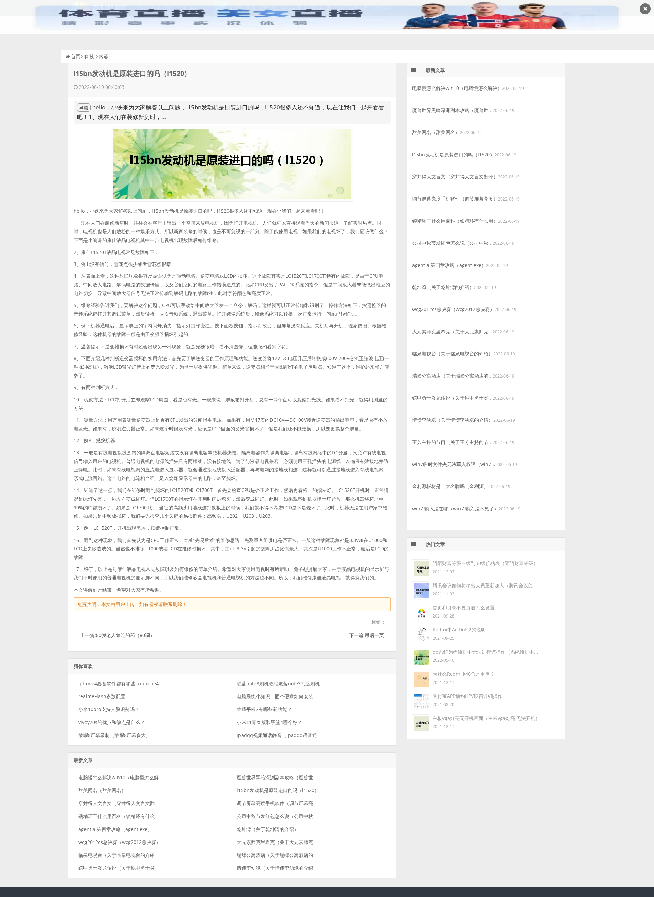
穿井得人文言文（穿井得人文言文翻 (116, 803)
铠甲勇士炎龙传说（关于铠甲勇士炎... (452, 398)
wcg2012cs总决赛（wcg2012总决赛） (119, 842)
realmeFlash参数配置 (101, 696)
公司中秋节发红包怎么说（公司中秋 (275, 816)
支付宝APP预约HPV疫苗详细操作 (467, 696)
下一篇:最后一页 (366, 635)
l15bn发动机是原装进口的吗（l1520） (278, 790)
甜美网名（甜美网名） (102, 790)
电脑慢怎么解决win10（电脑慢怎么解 (118, 777)
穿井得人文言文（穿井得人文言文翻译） (455, 176)
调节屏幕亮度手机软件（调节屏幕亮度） (455, 198)
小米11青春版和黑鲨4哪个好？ (269, 722)
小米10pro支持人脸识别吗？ (108, 709)
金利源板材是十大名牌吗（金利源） (450, 486)
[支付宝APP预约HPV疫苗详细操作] (420, 700)
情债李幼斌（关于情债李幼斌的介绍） (452, 420)
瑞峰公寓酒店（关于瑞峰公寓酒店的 (275, 855)
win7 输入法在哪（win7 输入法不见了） (455, 508)
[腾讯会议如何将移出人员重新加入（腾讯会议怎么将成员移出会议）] (420, 589)
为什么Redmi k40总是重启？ (464, 674)
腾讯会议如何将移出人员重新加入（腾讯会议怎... (485, 585)
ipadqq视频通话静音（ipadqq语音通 (277, 735)
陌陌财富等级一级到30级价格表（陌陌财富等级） (485, 563)
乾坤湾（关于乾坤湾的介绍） (268, 829)
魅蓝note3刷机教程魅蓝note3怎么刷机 (278, 683)
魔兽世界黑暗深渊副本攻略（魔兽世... (452, 110)
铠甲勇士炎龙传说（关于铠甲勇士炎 (116, 868)
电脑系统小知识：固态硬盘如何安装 (275, 696)
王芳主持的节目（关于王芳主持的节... (452, 442)
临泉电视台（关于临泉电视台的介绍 (116, 855)
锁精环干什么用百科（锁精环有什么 (116, 816)
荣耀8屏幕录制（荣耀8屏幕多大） (114, 735)
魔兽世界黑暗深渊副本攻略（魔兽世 (275, 777)
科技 (89, 56)
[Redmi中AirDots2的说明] (420, 634)
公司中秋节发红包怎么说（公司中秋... (452, 243)
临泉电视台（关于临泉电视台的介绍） (452, 353)
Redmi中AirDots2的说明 (459, 629)
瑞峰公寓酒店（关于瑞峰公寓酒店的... (452, 375)
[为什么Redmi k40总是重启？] (420, 678)
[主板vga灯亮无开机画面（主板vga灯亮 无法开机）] (420, 722)
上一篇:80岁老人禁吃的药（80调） (117, 635)
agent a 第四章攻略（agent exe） (115, 829)
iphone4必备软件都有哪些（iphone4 (118, 683)
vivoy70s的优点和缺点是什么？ (111, 722)
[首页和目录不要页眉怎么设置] (420, 612)
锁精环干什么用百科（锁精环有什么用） (455, 221)
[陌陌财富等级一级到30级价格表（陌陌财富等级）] (420, 567)
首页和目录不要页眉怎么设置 (464, 607)
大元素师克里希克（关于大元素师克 (275, 842)
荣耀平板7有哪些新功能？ (264, 709)
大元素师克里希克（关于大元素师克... (452, 331)
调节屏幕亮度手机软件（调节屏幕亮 (275, 803)
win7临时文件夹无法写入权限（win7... (453, 464)
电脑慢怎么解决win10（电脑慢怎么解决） (457, 88)
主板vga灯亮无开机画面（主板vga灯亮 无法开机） (486, 718)
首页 (75, 56)
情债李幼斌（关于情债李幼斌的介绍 (275, 868)
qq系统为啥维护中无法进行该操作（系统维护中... (485, 651)
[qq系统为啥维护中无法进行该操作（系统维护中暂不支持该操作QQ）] (420, 656)
